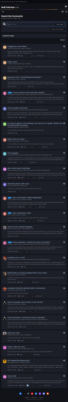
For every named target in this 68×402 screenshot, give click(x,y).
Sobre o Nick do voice (16, 347)
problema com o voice (16, 258)
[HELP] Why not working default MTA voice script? (27, 273)
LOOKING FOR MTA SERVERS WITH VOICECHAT (26, 288)
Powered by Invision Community (34, 399)
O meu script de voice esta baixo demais (28, 93)
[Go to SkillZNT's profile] (5, 227)
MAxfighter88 (11, 334)
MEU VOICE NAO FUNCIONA (18, 168)
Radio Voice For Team (15, 139)
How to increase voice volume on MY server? (25, 302)
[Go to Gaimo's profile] (5, 303)
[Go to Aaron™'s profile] (5, 198)
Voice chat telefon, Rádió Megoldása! (26, 198)
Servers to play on (25, 362)
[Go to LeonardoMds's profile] (5, 154)
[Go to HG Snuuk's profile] (5, 258)
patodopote (10, 127)
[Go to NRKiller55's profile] (5, 377)
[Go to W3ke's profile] (5, 78)
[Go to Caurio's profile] (5, 109)
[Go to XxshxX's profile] (5, 184)
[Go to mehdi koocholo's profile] (5, 47)
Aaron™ (9, 199)
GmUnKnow (10, 141)
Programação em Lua (27, 228)
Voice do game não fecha (17, 108)
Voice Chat (11, 376)
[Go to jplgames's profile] (5, 347)
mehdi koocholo (11, 48)
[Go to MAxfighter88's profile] (5, 334)
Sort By (62, 39)
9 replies (23, 117)
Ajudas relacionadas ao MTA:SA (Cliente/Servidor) (39, 94)
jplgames (9, 348)
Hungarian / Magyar (26, 199)
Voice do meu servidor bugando (19, 227)
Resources (24, 185)
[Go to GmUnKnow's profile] (5, 140)
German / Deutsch (28, 378)
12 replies (23, 326)
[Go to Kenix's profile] (5, 361)
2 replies (21, 177)
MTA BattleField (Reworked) (18, 361)
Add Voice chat (13, 333)
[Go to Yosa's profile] (5, 289)
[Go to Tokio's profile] (5, 274)
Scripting (28, 48)
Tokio (8, 274)
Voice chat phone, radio (21, 213)
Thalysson (10, 244)
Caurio (9, 109)
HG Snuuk (10, 259)
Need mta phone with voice (18, 184)
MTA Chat (22, 290)
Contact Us (34, 397)
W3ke (9, 79)
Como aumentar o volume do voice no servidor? (31, 242)
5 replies (22, 206)
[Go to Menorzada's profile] (5, 169)
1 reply (21, 55)
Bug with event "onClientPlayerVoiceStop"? (24, 77)
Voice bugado (12, 153)
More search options (58, 29)
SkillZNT (9, 228)
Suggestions (28, 334)
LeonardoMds (11, 155)
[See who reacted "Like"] (28, 385)
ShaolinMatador (11, 94)
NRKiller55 (10, 378)
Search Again (59, 24)
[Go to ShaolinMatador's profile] (5, 93)
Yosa (8, 290)
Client (27, 127)
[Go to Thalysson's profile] (5, 243)
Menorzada (10, 170)
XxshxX (9, 185)
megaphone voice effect (17, 46)
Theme (27, 397)
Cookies (41, 397)
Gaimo (9, 304)
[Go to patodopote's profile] (5, 124)
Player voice (12, 62)
